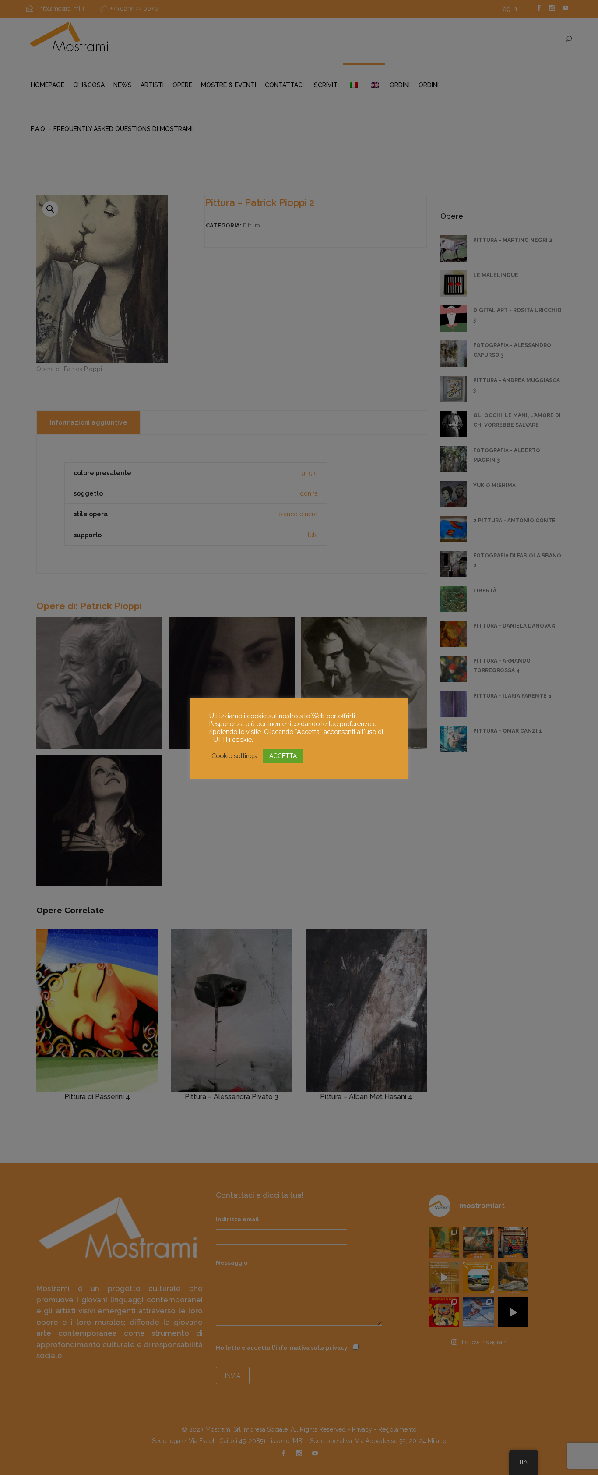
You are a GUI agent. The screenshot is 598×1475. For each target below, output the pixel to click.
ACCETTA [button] (283, 755)
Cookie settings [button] (234, 755)
